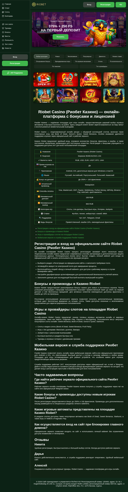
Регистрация (105, 4)
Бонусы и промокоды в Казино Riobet (53, 231)
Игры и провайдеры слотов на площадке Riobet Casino (61, 235)
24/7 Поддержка (16, 73)
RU (121, 4)
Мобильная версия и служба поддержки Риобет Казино (61, 238)
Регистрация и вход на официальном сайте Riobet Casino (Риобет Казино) (69, 228)
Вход (89, 4)
